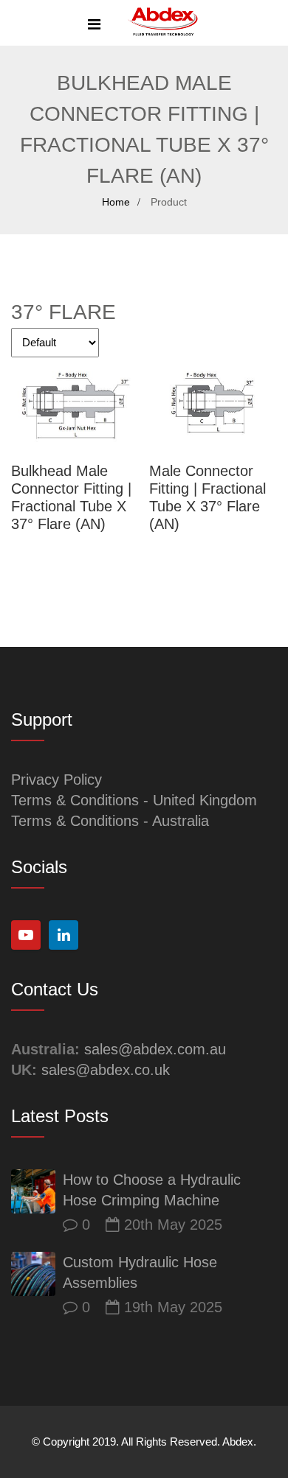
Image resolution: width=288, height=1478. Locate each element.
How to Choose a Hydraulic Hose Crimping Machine (152, 1189)
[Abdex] (163, 23)
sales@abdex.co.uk (105, 1070)
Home (116, 202)
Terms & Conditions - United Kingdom (134, 800)
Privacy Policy (56, 779)
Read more (75, 406)
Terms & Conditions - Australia (110, 821)
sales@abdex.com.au (155, 1049)
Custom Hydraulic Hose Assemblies (140, 1272)
